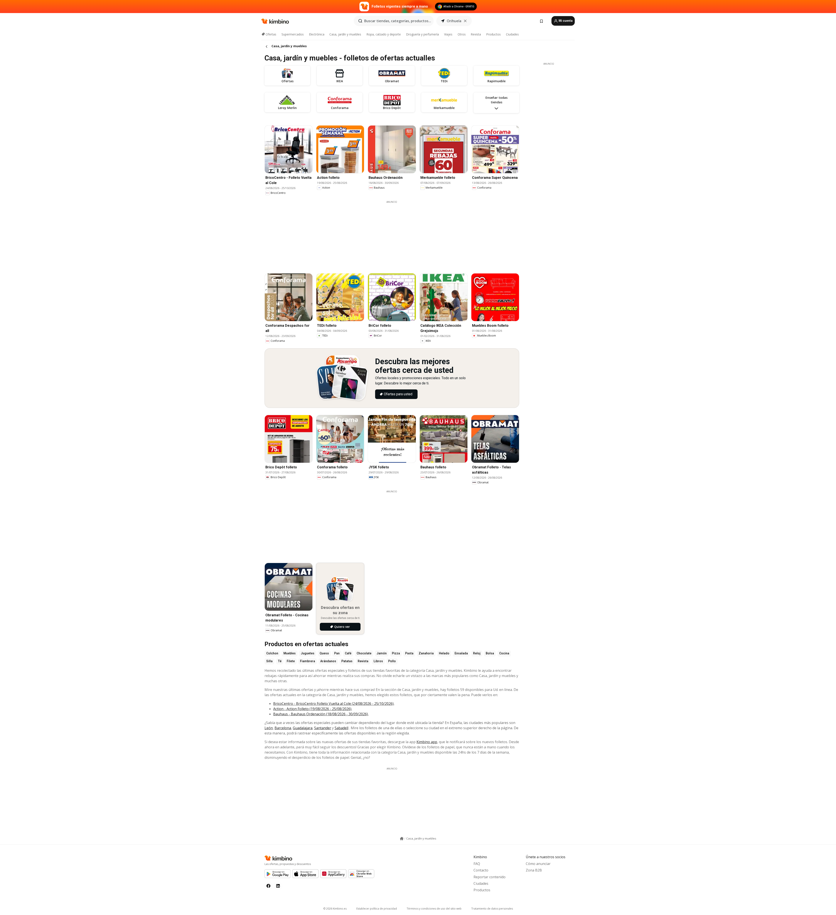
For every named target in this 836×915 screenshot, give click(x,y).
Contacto (481, 870)
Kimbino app (426, 741)
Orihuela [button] (454, 20)
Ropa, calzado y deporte (383, 34)
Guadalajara (302, 728)
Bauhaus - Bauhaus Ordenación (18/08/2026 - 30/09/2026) (320, 714)
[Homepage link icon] (401, 838)
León (269, 728)
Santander (322, 728)
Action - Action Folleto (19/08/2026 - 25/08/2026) (312, 708)
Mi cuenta (565, 20)
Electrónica (316, 34)
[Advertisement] (392, 234)
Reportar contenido (490, 877)
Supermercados (292, 34)
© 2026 (335, 908)
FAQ (477, 863)
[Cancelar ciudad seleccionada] (465, 21)
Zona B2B (534, 870)
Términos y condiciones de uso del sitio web (434, 908)
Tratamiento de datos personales (492, 908)
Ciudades (512, 34)
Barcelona (283, 728)
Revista (476, 34)
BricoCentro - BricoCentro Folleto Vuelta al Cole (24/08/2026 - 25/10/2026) (333, 703)
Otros (462, 34)
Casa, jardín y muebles (345, 34)
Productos (493, 34)
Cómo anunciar (538, 863)
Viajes (448, 34)
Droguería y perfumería (422, 34)
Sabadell (341, 728)
